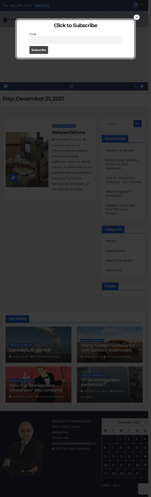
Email (32, 34)
